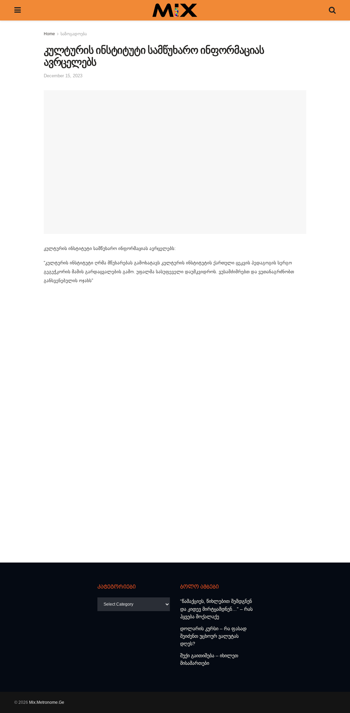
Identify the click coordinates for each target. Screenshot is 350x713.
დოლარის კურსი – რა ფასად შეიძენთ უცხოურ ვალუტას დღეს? (213, 636)
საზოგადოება (73, 33)
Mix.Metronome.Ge (46, 702)
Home (49, 33)
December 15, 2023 (63, 75)
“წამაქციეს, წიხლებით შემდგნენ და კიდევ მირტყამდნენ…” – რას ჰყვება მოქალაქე (216, 608)
